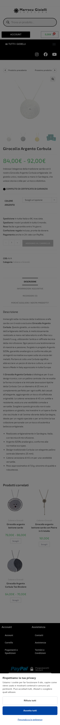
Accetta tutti (30, 710)
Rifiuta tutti (30, 700)
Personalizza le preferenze (30, 719)
